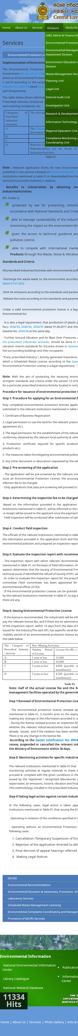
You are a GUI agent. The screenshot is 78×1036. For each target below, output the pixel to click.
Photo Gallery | (56, 1022)
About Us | (20, 1022)
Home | (6, 1022)
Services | (36, 1022)
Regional (41, 128)
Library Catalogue (16, 979)
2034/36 (23, 331)
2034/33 (15, 327)
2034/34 (26, 327)
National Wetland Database (23, 988)
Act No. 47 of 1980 (32, 73)
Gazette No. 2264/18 (16, 86)
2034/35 (38, 327)
